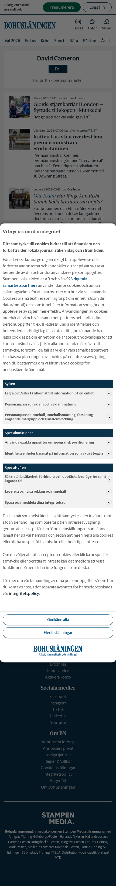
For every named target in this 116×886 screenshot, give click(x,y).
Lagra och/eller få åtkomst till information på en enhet (49, 393)
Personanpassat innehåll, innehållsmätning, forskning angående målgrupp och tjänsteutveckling (49, 417)
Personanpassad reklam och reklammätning (40, 404)
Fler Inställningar (58, 632)
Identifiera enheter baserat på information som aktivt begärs (54, 453)
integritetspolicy (24, 593)
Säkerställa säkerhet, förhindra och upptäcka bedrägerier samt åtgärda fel (55, 479)
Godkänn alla (58, 619)
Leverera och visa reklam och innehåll (35, 491)
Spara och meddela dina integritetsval (36, 502)
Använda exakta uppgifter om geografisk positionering (49, 442)
